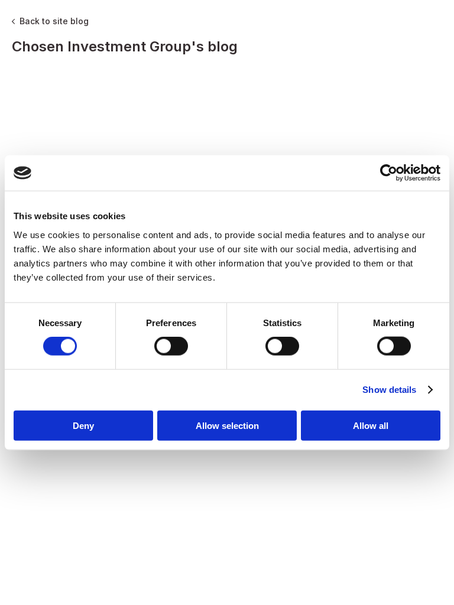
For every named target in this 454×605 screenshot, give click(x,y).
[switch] (171, 346)
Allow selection (227, 425)
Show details (389, 390)
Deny (83, 425)
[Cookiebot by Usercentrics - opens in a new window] (388, 173)
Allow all (370, 425)
